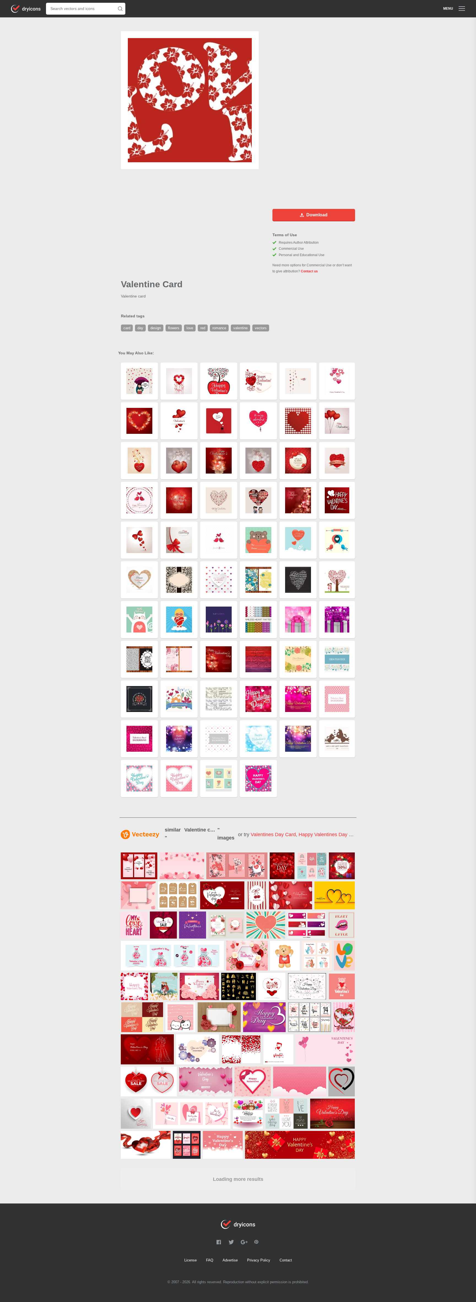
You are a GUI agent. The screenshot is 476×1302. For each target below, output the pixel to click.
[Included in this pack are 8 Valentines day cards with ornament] (309, 1017)
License (190, 1260)
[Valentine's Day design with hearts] (136, 1114)
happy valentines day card (329, 834)
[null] (139, 865)
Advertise (230, 1260)
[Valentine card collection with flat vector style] (187, 1145)
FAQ (209, 1260)
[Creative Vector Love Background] (264, 1017)
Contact (286, 1260)
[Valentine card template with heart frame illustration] (134, 986)
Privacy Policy (258, 1260)
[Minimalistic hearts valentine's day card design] (334, 895)
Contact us (309, 271)
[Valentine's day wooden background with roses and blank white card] (219, 1017)
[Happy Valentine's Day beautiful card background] (271, 986)
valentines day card (273, 834)
